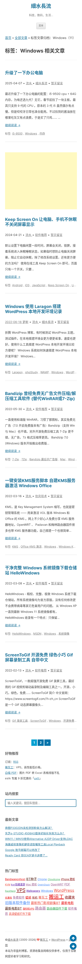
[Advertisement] (41, 180)
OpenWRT (57, 884)
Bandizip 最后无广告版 (43, 459)
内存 (42, 133)
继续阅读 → (12, 125)
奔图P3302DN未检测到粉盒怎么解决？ (29, 827)
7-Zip (15, 459)
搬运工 (56, 897)
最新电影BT (13, 908)
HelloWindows (21, 633)
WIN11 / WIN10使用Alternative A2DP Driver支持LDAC (39, 839)
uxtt (36, 778)
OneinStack (44, 884)
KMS (15, 546)
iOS (27, 285)
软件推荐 (41, 235)
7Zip (24, 459)
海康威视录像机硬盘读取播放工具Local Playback (35, 844)
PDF (67, 884)
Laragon (17, 372)
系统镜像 (63, 633)
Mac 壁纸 (31, 884)
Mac (63, 459)
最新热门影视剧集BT (45, 903)
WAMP (44, 372)
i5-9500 (17, 133)
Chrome (42, 879)
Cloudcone (54, 879)
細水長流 (41, 6)
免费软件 (19, 897)
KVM (7, 884)
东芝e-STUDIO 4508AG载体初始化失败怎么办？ (35, 833)
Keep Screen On (58, 285)
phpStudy (31, 372)
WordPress (73, 372)
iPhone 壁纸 (68, 879)
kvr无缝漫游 (18, 884)
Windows (31, 133)
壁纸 (28, 897)
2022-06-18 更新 (16, 322)
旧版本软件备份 (17, 902)
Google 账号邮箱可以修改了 (22, 850)
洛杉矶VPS (28, 908)
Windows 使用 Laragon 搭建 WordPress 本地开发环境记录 (33, 309)
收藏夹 (70, 897)
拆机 (35, 897)
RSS (15, 761)
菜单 (41, 25)
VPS (20, 890)
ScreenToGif (38, 720)
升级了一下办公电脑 (24, 72)
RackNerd (10, 891)
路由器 (40, 908)
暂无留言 (57, 83)
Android (17, 285)
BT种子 (31, 879)
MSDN (37, 633)
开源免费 (68, 720)
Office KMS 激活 (31, 546)
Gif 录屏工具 (20, 720)
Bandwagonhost (15, 879)
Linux (75, 285)
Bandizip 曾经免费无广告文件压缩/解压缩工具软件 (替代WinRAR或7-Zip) (40, 396)
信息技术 (41, 496)
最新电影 (67, 903)
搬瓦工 (9, 767)
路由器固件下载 (57, 908)
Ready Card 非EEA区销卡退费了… (26, 855)
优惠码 (8, 897)
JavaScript (38, 285)
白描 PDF (11, 772)
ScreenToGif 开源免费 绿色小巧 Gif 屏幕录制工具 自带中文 (39, 657)
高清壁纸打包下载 (20, 913)
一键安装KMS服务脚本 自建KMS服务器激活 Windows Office (40, 483)
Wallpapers (33, 890)
